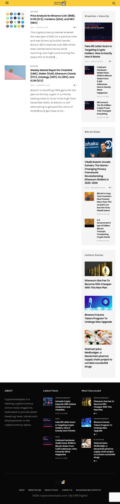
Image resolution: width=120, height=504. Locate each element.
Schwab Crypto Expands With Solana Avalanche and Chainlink (65, 405)
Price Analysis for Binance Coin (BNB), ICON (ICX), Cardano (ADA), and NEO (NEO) (52, 19)
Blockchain (99, 439)
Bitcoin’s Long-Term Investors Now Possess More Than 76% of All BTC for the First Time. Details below (104, 202)
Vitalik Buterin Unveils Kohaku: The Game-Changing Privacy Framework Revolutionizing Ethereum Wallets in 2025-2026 (97, 172)
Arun (87, 61)
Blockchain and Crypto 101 (88, 490)
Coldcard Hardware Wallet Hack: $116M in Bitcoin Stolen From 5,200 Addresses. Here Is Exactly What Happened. (104, 80)
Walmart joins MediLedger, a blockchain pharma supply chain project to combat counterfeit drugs (98, 357)
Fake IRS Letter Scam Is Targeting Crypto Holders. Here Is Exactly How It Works (98, 51)
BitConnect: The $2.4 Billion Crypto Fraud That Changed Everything (104, 108)
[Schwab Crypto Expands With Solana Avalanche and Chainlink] (47, 401)
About (22, 490)
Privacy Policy (51, 490)
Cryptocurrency (62, 398)
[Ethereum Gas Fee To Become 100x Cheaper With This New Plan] (98, 269)
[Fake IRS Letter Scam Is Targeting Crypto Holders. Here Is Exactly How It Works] (98, 32)
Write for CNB (34, 490)
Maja (32, 27)
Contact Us (67, 490)
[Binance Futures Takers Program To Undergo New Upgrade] (98, 303)
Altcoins (34, 12)
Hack (57, 419)
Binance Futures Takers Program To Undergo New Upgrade (98, 318)
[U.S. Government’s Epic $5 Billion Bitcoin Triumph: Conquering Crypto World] (89, 222)
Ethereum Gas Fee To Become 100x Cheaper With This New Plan (98, 284)
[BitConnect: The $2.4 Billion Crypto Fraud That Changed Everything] (89, 105)
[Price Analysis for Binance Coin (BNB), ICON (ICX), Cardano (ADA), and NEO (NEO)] (15, 20)
